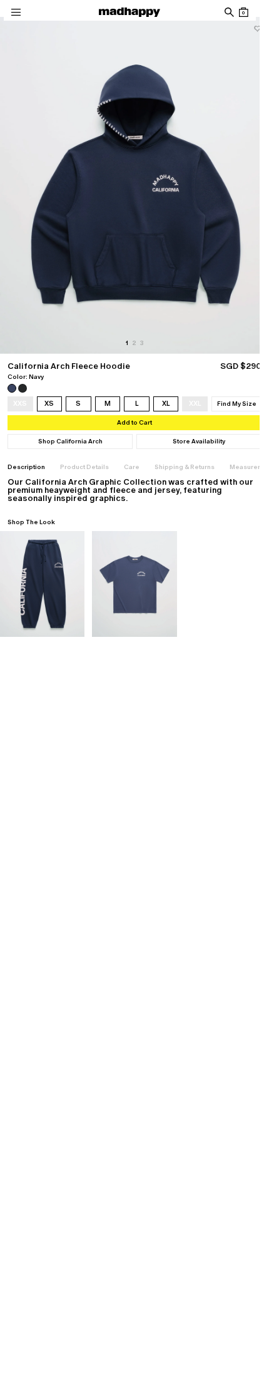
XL (166, 403)
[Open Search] (228, 12)
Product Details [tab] (84, 466)
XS (49, 403)
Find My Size (236, 403)
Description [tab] (26, 466)
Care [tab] (132, 466)
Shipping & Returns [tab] (185, 466)
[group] (134, 185)
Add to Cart (134, 422)
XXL (195, 403)
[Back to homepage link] (129, 12)
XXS (20, 403)
